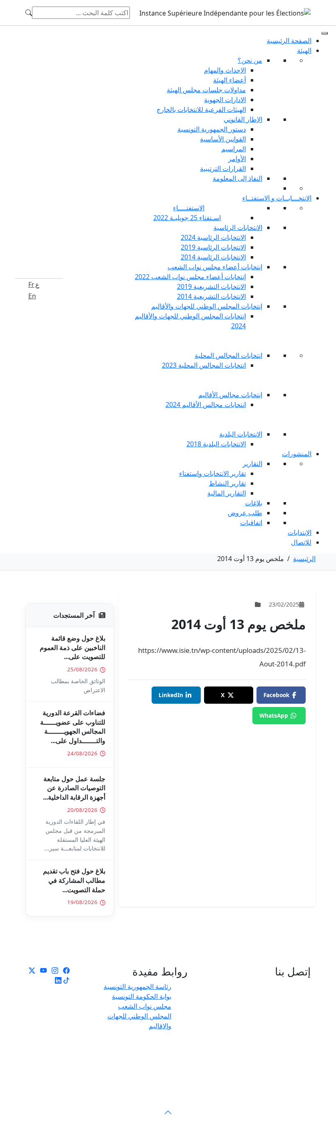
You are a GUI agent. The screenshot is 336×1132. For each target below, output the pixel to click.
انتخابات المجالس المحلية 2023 (204, 365)
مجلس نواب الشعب (144, 1006)
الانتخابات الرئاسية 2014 (213, 256)
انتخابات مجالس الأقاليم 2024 (206, 404)
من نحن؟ (250, 60)
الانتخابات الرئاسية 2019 (213, 247)
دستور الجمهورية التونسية (211, 129)
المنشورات (296, 453)
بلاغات (253, 502)
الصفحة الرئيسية (289, 40)
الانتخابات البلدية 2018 (216, 443)
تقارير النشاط (227, 483)
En (32, 295)
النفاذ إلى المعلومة (237, 178)
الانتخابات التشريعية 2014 (211, 296)
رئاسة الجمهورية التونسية (137, 986)
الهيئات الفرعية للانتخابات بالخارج (201, 109)
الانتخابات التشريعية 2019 (211, 286)
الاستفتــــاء (188, 207)
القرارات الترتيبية (223, 168)
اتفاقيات (251, 522)
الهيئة (304, 50)
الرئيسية (304, 558)
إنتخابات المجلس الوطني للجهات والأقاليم (206, 306)
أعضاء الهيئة (229, 79)
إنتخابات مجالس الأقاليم (230, 394)
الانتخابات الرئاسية (237, 227)
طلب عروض (245, 512)
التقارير (252, 463)
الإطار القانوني (243, 119)
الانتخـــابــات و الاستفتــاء (276, 197)
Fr (31, 284)
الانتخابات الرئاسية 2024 (213, 237)
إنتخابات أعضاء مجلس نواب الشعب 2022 (190, 276)
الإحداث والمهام (225, 70)
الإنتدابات (299, 532)
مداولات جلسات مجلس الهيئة (206, 89)
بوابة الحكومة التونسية (141, 996)
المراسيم (233, 148)
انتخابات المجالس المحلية (228, 355)
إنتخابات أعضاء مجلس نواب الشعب (215, 266)
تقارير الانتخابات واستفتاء (212, 473)
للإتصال (301, 542)
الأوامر (237, 158)
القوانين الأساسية (223, 138)
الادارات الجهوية (225, 99)
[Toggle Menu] (324, 33)
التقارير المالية (226, 493)
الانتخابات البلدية (240, 434)
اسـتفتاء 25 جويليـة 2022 (187, 217)
